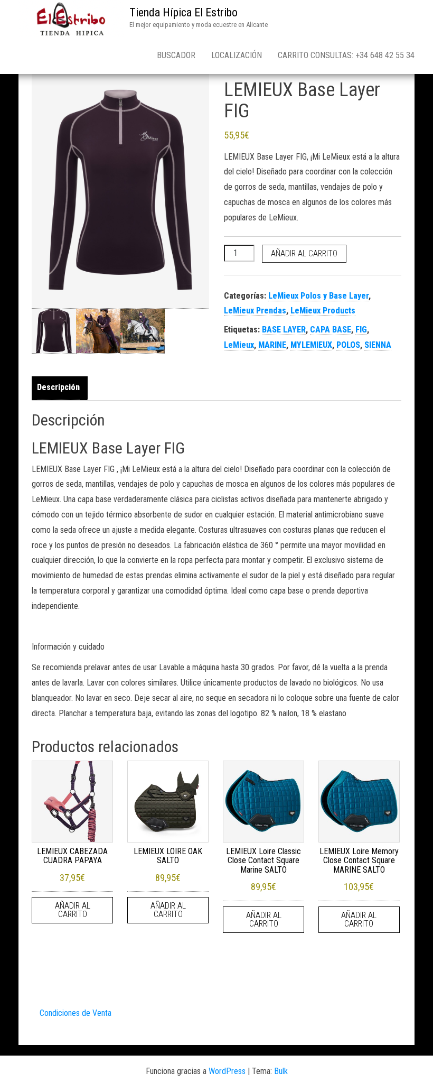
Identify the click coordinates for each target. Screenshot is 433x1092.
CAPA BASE (330, 330)
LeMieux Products (322, 311)
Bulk (281, 1071)
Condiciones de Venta (75, 1013)
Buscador (176, 55)
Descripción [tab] (58, 387)
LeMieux (239, 345)
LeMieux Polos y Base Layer (318, 296)
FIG (361, 330)
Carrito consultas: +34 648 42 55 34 (346, 55)
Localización (236, 55)
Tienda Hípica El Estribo (183, 12)
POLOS (348, 345)
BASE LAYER (284, 330)
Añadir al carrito (304, 253)
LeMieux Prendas (255, 311)
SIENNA (377, 345)
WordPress (227, 1071)
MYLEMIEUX (311, 345)
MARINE (272, 345)
